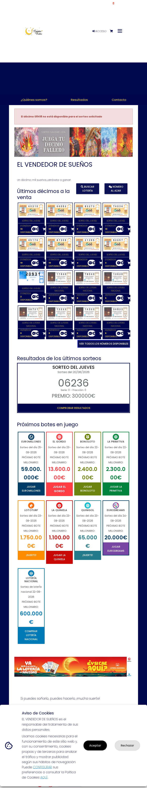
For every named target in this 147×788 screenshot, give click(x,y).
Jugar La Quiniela (59, 557)
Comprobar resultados (73, 408)
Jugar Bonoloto (87, 488)
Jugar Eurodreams (115, 548)
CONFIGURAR (42, 767)
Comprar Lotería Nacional (31, 635)
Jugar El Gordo (59, 489)
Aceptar (95, 745)
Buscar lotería (88, 188)
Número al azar (117, 188)
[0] (113, 31)
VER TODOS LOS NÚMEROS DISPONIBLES (103, 343)
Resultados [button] (79, 100)
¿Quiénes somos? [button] (34, 100)
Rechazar (127, 745)
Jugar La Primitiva (116, 488)
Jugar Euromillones (31, 488)
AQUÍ (44, 777)
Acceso (100, 31)
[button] (23, 146)
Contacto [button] (119, 100)
